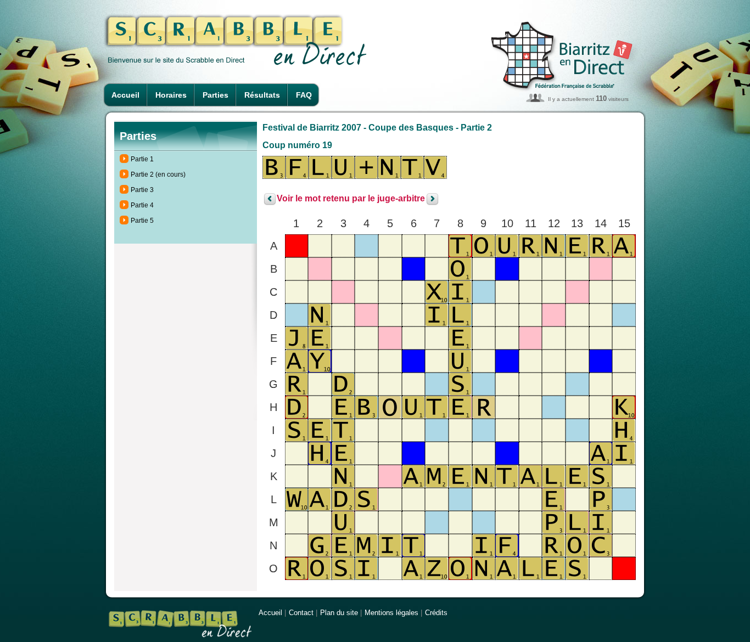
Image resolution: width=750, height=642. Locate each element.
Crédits (436, 613)
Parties (215, 95)
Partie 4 (142, 205)
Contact (301, 613)
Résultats (262, 95)
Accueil (125, 95)
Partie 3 (142, 190)
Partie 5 (142, 220)
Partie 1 (142, 159)
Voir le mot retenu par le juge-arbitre (351, 199)
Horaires (171, 95)
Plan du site (339, 613)
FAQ (304, 95)
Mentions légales (391, 613)
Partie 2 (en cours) (158, 174)
